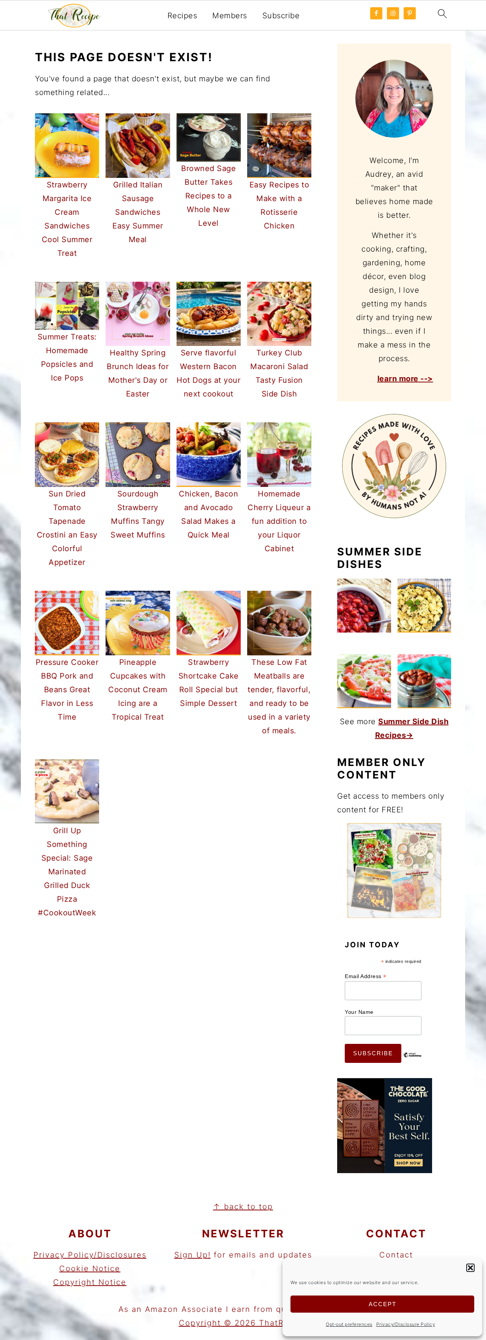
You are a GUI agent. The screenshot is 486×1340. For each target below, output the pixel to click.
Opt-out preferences (349, 1324)
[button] (470, 1268)
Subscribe (281, 15)
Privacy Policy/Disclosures (90, 1254)
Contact (396, 1254)
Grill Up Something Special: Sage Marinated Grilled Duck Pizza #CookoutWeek (67, 871)
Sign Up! (192, 1254)
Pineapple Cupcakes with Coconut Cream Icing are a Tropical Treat (137, 690)
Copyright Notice (89, 1282)
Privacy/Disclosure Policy (406, 1324)
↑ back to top (243, 1206)
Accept (382, 1304)
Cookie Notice (89, 1268)
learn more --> (405, 378)
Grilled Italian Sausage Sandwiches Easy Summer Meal (137, 212)
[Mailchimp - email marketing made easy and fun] (412, 1061)
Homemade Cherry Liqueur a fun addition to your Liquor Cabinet (279, 521)
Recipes (182, 15)
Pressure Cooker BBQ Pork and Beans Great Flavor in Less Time (67, 690)
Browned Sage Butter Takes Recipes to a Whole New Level (208, 196)
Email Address (366, 976)
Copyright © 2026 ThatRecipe (243, 1322)
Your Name (359, 1012)
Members (229, 15)
